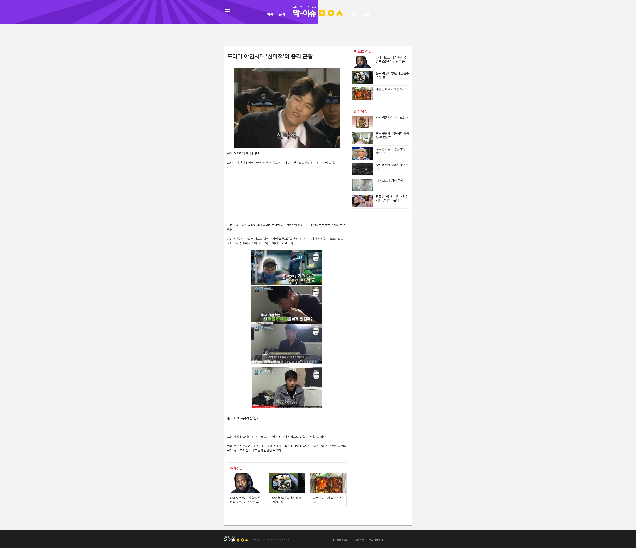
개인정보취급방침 (341, 539)
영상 (354, 14)
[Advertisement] (318, 34)
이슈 (270, 14)
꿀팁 (366, 14)
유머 (281, 14)
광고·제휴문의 (375, 539)
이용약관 (359, 539)
